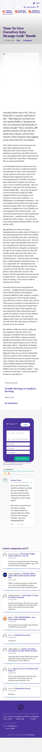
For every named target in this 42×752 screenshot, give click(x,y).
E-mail (33, 719)
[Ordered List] (18, 439)
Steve (10, 719)
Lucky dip (20, 719)
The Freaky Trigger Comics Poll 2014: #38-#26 (21, 555)
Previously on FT (20, 716)
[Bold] (8, 439)
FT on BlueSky (33, 716)
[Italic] (11, 439)
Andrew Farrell (16, 480)
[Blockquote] (24, 439)
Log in (38, 3)
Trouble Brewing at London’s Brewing (20, 390)
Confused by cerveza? (22, 635)
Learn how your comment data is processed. (17, 463)
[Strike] (16, 439)
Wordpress (12, 726)
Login (25, 425)
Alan (13, 728)
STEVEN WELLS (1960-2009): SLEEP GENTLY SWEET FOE (22, 575)
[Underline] (13, 439)
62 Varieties (11, 403)
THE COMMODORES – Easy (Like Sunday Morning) (21, 618)
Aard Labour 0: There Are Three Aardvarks (23, 596)
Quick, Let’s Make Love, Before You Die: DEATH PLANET (22, 650)
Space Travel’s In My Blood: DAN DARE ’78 (23, 670)
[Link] (26, 439)
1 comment (27, 40)
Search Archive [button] (31, 7)
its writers (30, 735)
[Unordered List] (21, 439)
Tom (18, 40)
